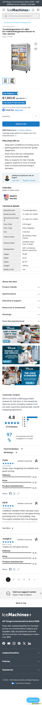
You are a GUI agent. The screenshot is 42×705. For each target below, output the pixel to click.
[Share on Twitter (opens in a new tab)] (14, 493)
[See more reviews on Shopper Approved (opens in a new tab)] (18, 493)
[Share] (36, 44)
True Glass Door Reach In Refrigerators (17, 22)
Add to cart (21, 124)
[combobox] (21, 16)
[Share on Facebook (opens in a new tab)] (10, 493)
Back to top (21, 603)
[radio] (31, 417)
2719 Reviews (13, 427)
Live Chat (15, 180)
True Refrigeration (8, 26)
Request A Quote (29, 180)
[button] (38, 9)
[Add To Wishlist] (36, 49)
